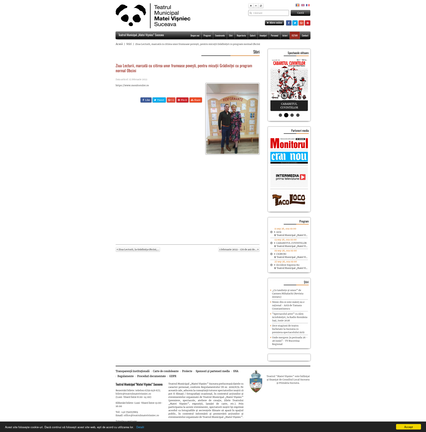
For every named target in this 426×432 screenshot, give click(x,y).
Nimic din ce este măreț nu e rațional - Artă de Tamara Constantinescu (288, 305)
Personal (274, 35)
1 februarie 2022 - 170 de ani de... (238, 249)
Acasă (119, 44)
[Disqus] (188, 197)
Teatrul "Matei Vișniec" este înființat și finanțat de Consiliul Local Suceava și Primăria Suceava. (288, 379)
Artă (278, 231)
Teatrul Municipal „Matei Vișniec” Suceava (141, 35)
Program (207, 35)
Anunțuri (263, 35)
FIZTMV (295, 35)
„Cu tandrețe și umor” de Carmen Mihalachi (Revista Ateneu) (287, 293)
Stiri (231, 35)
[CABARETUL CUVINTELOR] (289, 85)
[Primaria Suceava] (256, 380)
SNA (235, 371)
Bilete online (275, 22)
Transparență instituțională (132, 371)
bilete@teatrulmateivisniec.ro (133, 393)
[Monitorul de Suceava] (289, 142)
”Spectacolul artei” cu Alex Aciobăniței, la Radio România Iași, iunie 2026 (289, 317)
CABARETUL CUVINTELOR (291, 242)
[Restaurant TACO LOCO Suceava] (289, 199)
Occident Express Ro (288, 264)
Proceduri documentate (151, 376)
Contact (305, 35)
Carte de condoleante (166, 371)
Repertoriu (241, 35)
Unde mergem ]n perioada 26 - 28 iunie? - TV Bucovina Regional (290, 341)
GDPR (172, 376)
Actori (285, 35)
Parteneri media (300, 130)
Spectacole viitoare (298, 53)
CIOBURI (281, 253)
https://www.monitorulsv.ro (132, 85)
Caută (300, 12)
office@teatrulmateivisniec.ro (141, 415)
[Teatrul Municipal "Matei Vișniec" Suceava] (152, 15)
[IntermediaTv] (289, 177)
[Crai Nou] (289, 157)
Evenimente (220, 35)
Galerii (252, 35)
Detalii (139, 427)
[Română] (297, 5)
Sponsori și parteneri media (213, 371)
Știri (306, 282)
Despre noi (195, 35)
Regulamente (125, 376)
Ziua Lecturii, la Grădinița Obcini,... (138, 249)
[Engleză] (303, 5)
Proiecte (187, 371)
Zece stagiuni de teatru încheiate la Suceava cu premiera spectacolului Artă (288, 329)
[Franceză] (308, 5)
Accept (408, 427)
